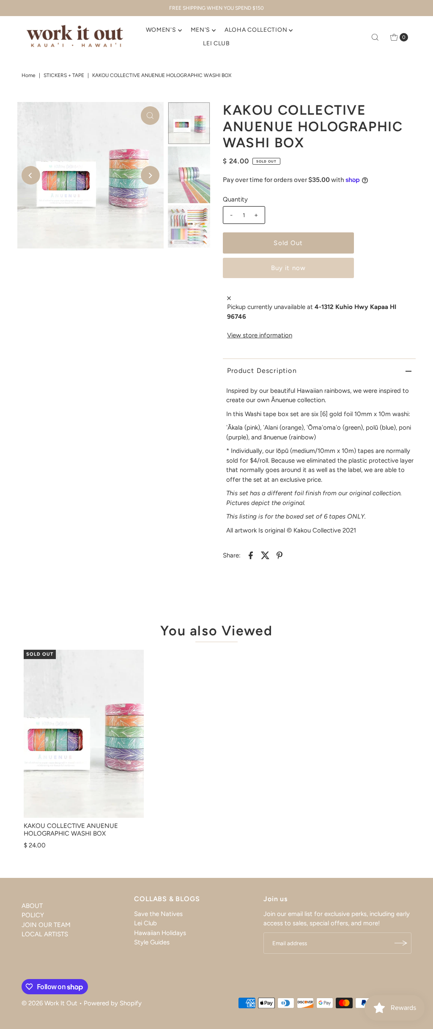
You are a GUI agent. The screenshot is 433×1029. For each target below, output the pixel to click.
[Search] (375, 37)
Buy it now (288, 268)
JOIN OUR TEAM (46, 925)
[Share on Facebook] (250, 555)
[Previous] (31, 175)
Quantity (235, 199)
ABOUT (32, 906)
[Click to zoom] (150, 115)
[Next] (150, 175)
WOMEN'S (161, 29)
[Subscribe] (400, 943)
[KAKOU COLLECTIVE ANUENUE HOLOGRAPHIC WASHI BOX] (84, 734)
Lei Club (145, 923)
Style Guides (152, 942)
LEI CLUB (216, 43)
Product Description (262, 371)
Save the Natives (158, 914)
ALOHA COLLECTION (256, 29)
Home (29, 75)
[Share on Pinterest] (279, 555)
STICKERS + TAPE (64, 75)
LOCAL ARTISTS (45, 934)
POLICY (33, 915)
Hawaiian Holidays (160, 933)
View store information (259, 335)
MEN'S (201, 29)
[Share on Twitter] (265, 555)
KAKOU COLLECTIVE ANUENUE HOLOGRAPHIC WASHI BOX (71, 829)
